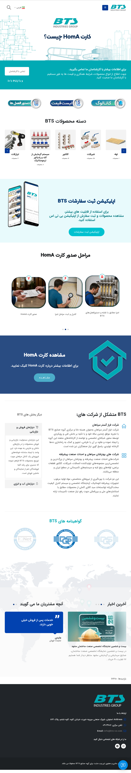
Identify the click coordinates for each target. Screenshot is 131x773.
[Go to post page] (97, 623)
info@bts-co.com (113, 728)
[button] (105, 7)
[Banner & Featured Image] (65, 37)
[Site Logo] (118, 7)
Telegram (117, 743)
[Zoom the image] (107, 100)
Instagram (123, 743)
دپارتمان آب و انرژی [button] (24, 481)
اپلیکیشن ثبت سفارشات (86, 232)
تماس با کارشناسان (17, 71)
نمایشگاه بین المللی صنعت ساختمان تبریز (106, 643)
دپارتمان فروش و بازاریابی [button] (27, 426)
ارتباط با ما (13, 81)
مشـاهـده (44, 374)
